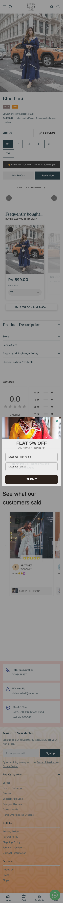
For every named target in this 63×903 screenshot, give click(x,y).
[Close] (57, 421)
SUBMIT (31, 479)
